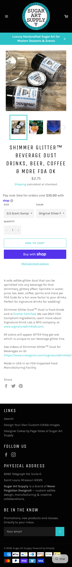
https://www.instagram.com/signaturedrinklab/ (38, 355)
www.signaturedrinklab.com (23, 326)
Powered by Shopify (44, 548)
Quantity (9, 221)
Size (6, 204)
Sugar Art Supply (22, 548)
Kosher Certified (24, 314)
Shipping (20, 184)
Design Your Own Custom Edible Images (32, 425)
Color (39, 204)
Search (9, 419)
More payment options (35, 263)
